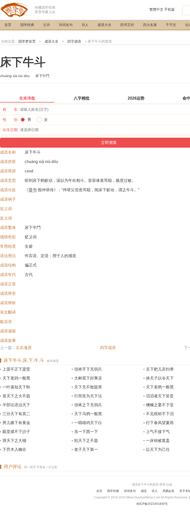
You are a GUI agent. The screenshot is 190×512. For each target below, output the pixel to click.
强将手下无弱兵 (88, 369)
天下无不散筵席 (88, 387)
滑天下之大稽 (14, 440)
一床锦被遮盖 (158, 440)
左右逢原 (24, 348)
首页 (7, 25)
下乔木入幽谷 (14, 449)
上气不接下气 (158, 432)
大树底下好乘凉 (88, 378)
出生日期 (10, 130)
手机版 (169, 9)
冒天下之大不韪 (16, 396)
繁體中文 (156, 9)
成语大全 (104, 25)
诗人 (85, 25)
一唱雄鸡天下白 (88, 423)
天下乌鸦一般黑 (88, 414)
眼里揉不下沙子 (16, 432)
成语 (144, 491)
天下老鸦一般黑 (160, 387)
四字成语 (74, 41)
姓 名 (10, 109)
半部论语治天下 (16, 405)
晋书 (33, 190)
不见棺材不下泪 (160, 414)
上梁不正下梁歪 (16, 369)
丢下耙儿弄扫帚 (160, 369)
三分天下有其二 (16, 414)
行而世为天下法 (88, 396)
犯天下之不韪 (86, 440)
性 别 (10, 119)
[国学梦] (15, 9)
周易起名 (168, 491)
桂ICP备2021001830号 (152, 504)
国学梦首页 (27, 41)
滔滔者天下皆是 (160, 396)
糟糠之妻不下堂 (160, 405)
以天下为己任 (158, 449)
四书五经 (127, 25)
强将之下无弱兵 (88, 405)
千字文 (171, 25)
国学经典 (27, 25)
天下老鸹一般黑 (16, 378)
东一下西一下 (86, 432)
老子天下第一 (86, 449)
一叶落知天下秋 (16, 387)
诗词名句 (66, 25)
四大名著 (150, 25)
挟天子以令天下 (160, 378)
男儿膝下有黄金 (16, 423)
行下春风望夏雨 (160, 423)
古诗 (46, 25)
